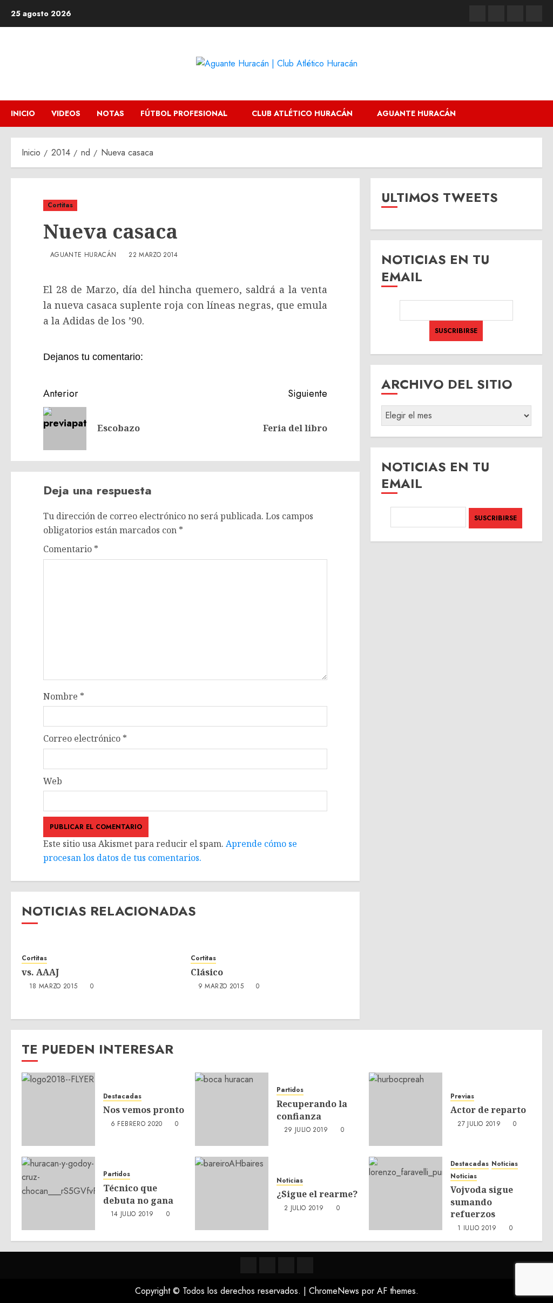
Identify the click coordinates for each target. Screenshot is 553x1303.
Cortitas (60, 205)
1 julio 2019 (476, 1228)
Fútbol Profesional (183, 113)
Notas (110, 113)
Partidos (290, 1090)
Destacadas (122, 1096)
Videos (65, 113)
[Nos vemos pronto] (58, 1109)
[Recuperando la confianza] (231, 1109)
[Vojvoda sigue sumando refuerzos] (405, 1193)
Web (52, 781)
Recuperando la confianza (311, 1110)
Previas (462, 1096)
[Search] (535, 113)
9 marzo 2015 (221, 986)
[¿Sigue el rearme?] (231, 1193)
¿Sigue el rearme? (317, 1194)
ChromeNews (334, 1291)
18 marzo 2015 (53, 986)
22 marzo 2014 (153, 255)
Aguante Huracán (416, 113)
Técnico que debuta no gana (138, 1194)
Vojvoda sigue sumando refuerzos (481, 1202)
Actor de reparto (488, 1110)
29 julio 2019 (306, 1130)
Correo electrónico (85, 738)
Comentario (70, 549)
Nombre (63, 696)
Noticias (289, 1180)
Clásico (207, 972)
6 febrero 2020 (137, 1124)
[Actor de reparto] (405, 1109)
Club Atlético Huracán (302, 113)
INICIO (23, 113)
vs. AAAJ (40, 972)
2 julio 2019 (303, 1208)
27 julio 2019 (479, 1124)
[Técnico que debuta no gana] (58, 1193)
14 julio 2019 (132, 1214)
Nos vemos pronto (143, 1110)
